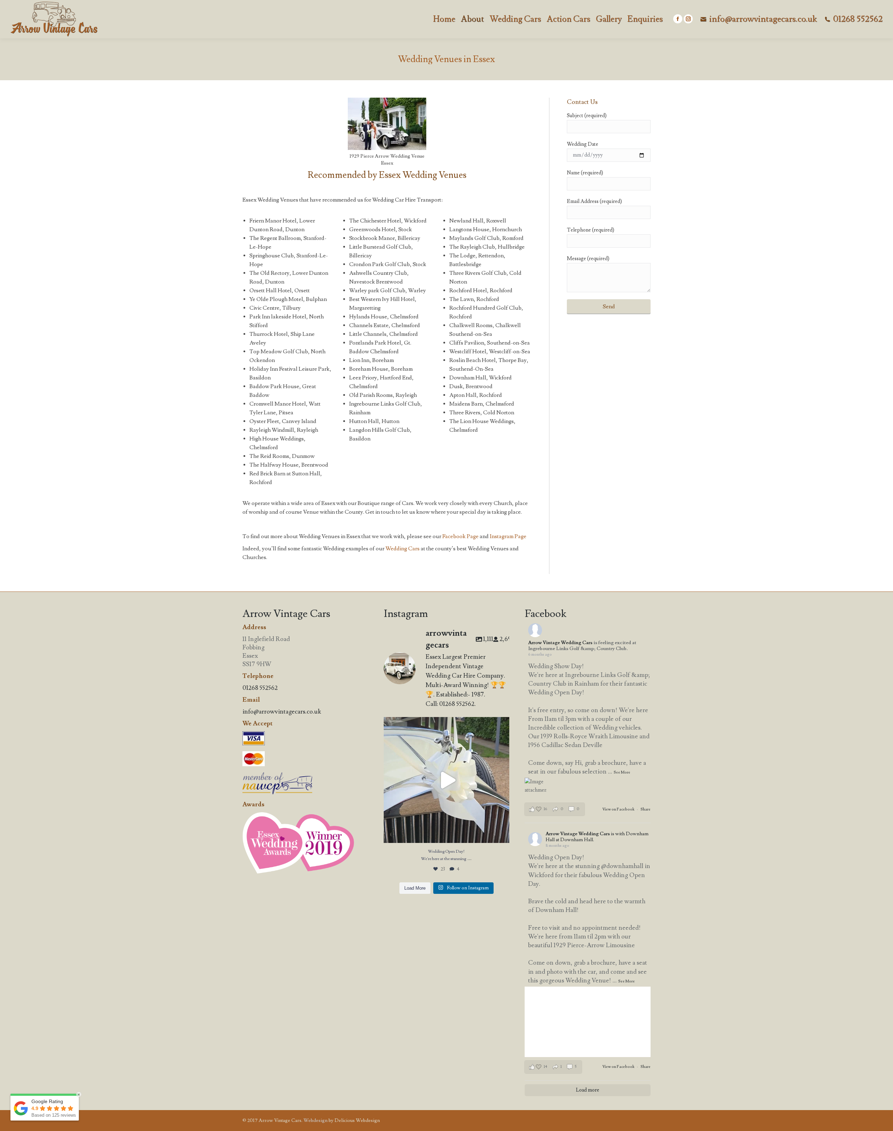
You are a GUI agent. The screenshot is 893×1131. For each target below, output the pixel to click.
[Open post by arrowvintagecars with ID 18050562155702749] (447, 780)
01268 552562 (858, 19)
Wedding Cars (402, 548)
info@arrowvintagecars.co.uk (763, 19)
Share (645, 809)
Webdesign (315, 1120)
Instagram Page (508, 536)
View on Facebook (618, 809)
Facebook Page (460, 536)
